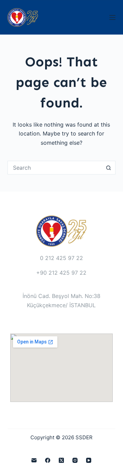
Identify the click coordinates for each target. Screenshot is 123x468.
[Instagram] (75, 460)
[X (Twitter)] (61, 460)
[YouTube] (88, 460)
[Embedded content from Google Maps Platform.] (61, 368)
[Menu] (112, 17)
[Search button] (108, 167)
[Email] (34, 460)
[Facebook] (47, 460)
